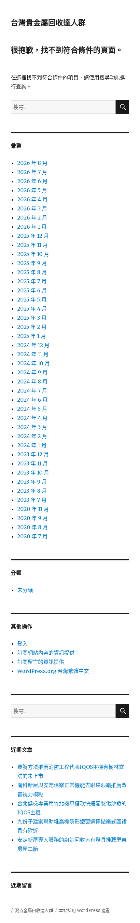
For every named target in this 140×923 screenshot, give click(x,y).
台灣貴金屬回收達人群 (48, 22)
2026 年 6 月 (32, 181)
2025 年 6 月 (32, 290)
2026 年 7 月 (32, 172)
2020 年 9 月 (32, 518)
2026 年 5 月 (32, 190)
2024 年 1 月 (32, 445)
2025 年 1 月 (31, 336)
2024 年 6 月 (32, 399)
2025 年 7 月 (32, 281)
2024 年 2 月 (32, 436)
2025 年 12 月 (33, 236)
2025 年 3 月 (32, 317)
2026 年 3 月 (32, 208)
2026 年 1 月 (32, 226)
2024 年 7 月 (32, 390)
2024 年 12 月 (33, 345)
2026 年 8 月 (32, 163)
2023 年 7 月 (32, 500)
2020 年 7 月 (32, 536)
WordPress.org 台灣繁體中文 (53, 671)
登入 (22, 643)
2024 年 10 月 (33, 363)
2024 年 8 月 (32, 381)
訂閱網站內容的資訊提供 (46, 652)
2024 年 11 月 (33, 354)
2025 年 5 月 (32, 299)
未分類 (25, 590)
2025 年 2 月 (32, 327)
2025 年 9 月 (32, 263)
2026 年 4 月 (32, 199)
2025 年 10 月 (33, 254)
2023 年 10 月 (33, 472)
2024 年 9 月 (32, 372)
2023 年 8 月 (32, 491)
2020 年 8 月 (32, 527)
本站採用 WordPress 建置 (84, 910)
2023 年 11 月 (32, 463)
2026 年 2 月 (32, 217)
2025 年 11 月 (32, 245)
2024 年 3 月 (32, 427)
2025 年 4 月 (32, 308)
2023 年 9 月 (32, 481)
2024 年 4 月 (32, 418)
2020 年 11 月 (33, 509)
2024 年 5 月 (32, 409)
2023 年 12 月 (33, 454)
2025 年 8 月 (32, 272)
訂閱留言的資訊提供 (40, 662)
